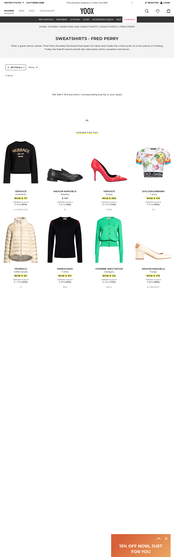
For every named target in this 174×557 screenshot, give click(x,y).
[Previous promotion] (42, 3)
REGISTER (153, 3)
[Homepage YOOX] (87, 11)
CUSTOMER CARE (35, 3)
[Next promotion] (132, 3)
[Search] (146, 11)
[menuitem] (9, 11)
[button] (87, 120)
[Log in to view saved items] (157, 11)
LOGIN (165, 3)
